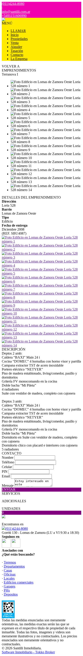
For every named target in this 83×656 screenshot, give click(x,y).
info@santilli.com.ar (16, 12)
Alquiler (16, 47)
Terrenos (10, 562)
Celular (7, 467)
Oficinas (9, 574)
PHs (7, 590)
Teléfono (8, 462)
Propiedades (19, 39)
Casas (8, 570)
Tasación (17, 51)
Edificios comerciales (18, 582)
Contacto (17, 55)
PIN (5, 471)
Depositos (11, 594)
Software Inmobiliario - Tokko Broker (28, 652)
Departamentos (14, 566)
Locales (9, 578)
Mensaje (8, 485)
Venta (15, 43)
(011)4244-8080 (16, 528)
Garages (9, 586)
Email (6, 476)
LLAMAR (18, 31)
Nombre (7, 457)
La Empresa (19, 59)
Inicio (15, 35)
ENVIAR (8, 489)
